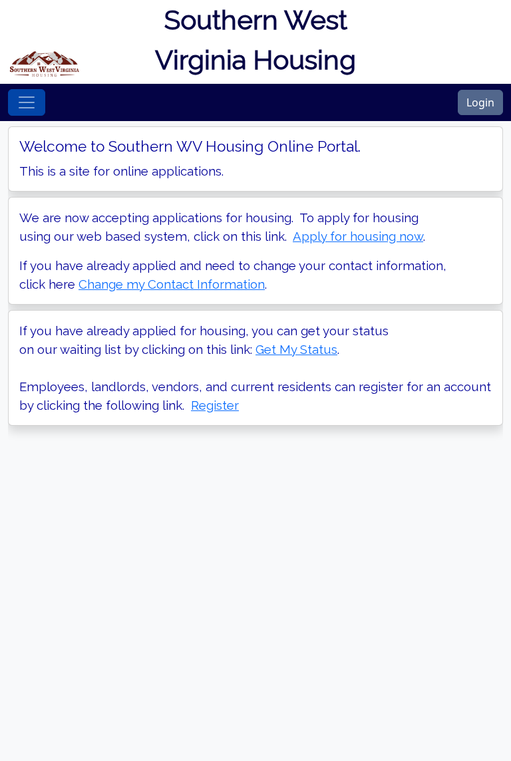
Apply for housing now (358, 236)
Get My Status (296, 349)
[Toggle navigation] (26, 102)
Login (480, 102)
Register (215, 405)
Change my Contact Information (172, 284)
